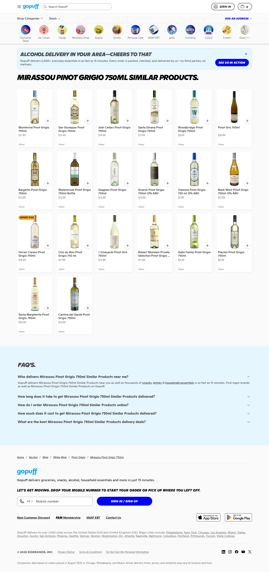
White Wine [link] (60, 457)
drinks (157, 383)
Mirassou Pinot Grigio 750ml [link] (107, 457)
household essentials (179, 383)
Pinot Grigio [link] (78, 457)
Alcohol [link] (33, 457)
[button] (245, 6)
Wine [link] (45, 457)
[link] (31, 7)
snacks (147, 383)
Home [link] (20, 457)
